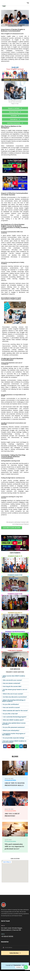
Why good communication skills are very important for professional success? (14, 846)
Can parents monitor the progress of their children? (13, 734)
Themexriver (17, 965)
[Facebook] (5, 746)
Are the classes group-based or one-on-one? (14, 690)
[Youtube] (9, 746)
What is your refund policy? (11, 730)
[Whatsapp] (17, 746)
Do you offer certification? (11, 704)
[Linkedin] (21, 746)
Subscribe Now (14, 953)
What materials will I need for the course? (15, 710)
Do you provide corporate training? (13, 738)
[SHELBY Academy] (6, 2)
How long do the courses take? (12, 686)
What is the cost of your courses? (13, 694)
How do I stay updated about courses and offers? (14, 723)
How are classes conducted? (11, 683)
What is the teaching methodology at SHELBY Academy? (13, 700)
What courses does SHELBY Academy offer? (13, 676)
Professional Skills (10, 780)
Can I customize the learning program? (14, 717)
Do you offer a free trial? (10, 714)
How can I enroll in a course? (11, 707)
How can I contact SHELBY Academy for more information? (14, 741)
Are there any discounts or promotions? (15, 697)
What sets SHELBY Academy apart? (13, 720)
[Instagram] (25, 746)
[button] (3, 565)
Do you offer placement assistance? (14, 727)
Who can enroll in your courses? (12, 680)
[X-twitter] (13, 746)
